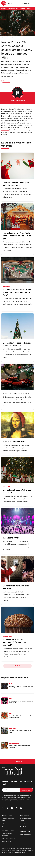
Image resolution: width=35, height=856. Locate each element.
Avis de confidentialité (8, 830)
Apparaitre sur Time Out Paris (25, 820)
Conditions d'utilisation (8, 838)
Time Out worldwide (25, 835)
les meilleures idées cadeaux (11, 128)
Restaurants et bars (13, 8)
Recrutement (5, 827)
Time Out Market (24, 827)
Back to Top (19, 761)
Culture (28, 8)
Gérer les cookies (6, 841)
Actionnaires (5, 824)
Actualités (4, 8)
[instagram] (3, 808)
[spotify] (21, 808)
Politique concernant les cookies (7, 834)
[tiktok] (7, 808)
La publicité (23, 824)
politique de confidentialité (18, 797)
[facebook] (12, 808)
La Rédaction (20, 100)
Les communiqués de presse (8, 820)
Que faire (22, 8)
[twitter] (17, 808)
